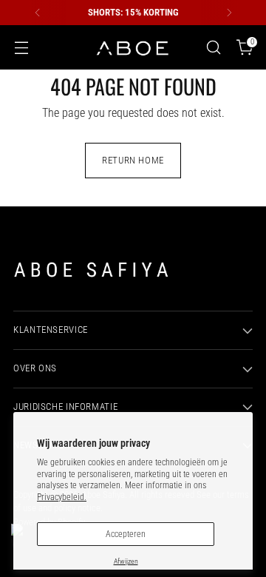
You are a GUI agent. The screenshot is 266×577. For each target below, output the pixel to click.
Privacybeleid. (61, 497)
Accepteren (126, 534)
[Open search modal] (213, 48)
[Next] (229, 12)
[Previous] (37, 12)
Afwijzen (126, 561)
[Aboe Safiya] (133, 47)
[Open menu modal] (21, 48)
